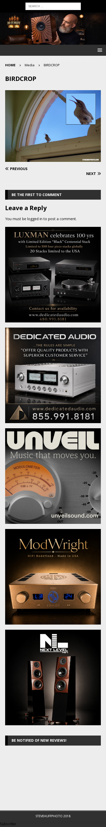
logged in (34, 218)
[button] (99, 50)
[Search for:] (53, 5)
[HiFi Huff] (53, 41)
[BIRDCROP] (53, 158)
